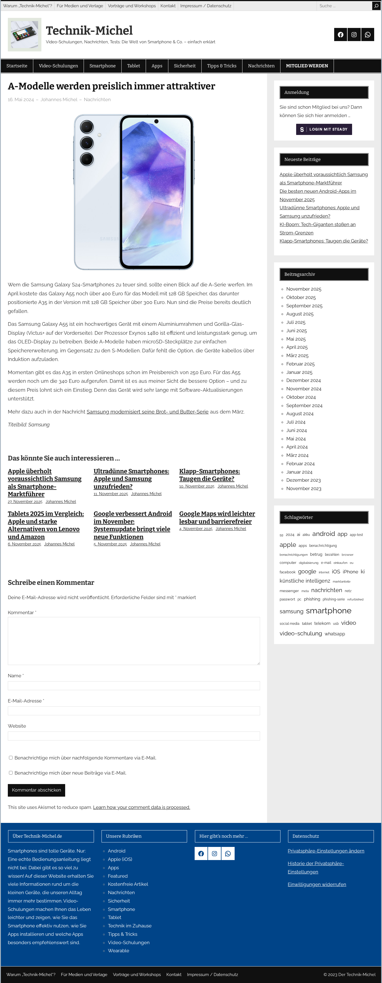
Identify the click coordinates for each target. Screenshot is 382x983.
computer (288, 563)
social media (290, 624)
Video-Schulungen (129, 942)
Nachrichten (97, 99)
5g (281, 534)
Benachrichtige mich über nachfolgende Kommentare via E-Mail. (85, 758)
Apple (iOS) (120, 859)
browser (347, 554)
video (348, 622)
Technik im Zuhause (130, 926)
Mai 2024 (296, 438)
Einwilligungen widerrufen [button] (317, 884)
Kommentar (22, 612)
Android (117, 851)
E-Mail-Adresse (26, 701)
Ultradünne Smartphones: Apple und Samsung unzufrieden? (131, 478)
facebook (288, 572)
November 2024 (303, 388)
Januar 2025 (299, 372)
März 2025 (297, 355)
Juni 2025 (296, 330)
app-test (356, 535)
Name (16, 675)
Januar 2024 (299, 472)
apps (303, 545)
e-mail (326, 563)
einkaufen (340, 562)
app (342, 534)
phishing (312, 599)
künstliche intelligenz (305, 581)
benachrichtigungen (294, 554)
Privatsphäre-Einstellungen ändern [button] (326, 851)
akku (306, 535)
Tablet (114, 917)
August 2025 (299, 314)
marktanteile (341, 581)
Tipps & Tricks (122, 934)
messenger (289, 591)
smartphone (329, 610)
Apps (113, 867)
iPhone (350, 571)
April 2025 (297, 347)
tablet (307, 623)
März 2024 (297, 455)
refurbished (355, 599)
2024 (290, 534)
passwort (287, 599)
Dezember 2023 (303, 480)
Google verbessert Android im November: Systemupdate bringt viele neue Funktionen (133, 525)
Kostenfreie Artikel (128, 884)
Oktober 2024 (301, 397)
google (307, 571)
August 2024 (299, 413)
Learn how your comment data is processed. (141, 807)
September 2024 (304, 405)
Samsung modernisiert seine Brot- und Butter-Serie (148, 412)
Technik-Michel (89, 31)
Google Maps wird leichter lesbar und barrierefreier (217, 517)
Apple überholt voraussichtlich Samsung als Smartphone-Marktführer (45, 482)
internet (324, 572)
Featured (118, 876)
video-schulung (301, 633)
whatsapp (335, 634)
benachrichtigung (323, 546)
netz (348, 591)
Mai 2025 (296, 339)
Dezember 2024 (303, 380)
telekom (322, 623)
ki (363, 571)
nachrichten (326, 590)
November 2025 (303, 289)
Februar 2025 (300, 364)
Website (17, 726)
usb (336, 624)
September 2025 (304, 305)
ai (298, 534)
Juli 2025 (295, 322)
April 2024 (297, 447)
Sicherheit (119, 901)
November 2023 (303, 488)
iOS (336, 571)
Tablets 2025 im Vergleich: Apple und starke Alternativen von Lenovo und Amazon (46, 525)
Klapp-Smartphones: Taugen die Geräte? (209, 475)
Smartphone (121, 909)
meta (305, 591)
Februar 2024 (300, 463)
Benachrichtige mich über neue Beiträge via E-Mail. (70, 773)
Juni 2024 (296, 430)
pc (299, 599)
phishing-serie (334, 599)
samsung (291, 611)
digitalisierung (309, 562)
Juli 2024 (295, 422)
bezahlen (332, 555)
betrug (316, 554)
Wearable (118, 950)
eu (351, 562)
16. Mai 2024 (21, 99)
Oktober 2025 (301, 297)
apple (288, 544)
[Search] (376, 6)
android (323, 533)
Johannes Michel (61, 501)
